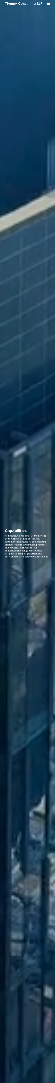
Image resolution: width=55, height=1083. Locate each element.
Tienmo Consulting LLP (24, 3)
